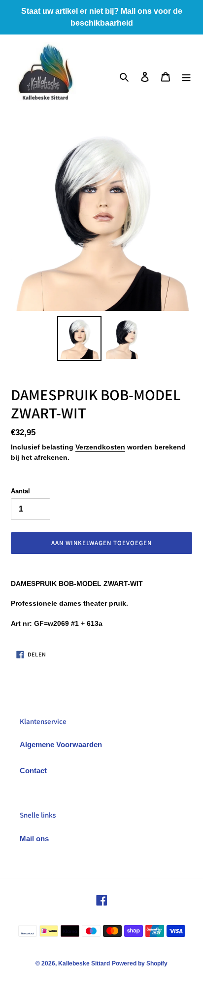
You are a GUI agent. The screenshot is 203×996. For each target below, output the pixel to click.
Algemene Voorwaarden (61, 744)
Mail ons (34, 838)
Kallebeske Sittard (84, 963)
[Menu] (186, 76)
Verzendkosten (100, 447)
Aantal (20, 491)
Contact (33, 770)
